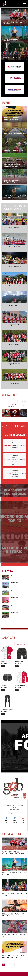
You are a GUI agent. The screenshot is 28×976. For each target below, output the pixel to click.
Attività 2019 (14, 590)
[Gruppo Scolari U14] (14, 258)
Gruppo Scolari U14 (15, 266)
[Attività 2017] (5, 607)
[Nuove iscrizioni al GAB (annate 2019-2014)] (14, 926)
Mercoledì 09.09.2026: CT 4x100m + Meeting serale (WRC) (13, 181)
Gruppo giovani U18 (15, 305)
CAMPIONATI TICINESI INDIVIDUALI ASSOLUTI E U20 (13, 853)
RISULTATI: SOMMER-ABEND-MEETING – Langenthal (13, 915)
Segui (24, 405)
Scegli (3, 665)
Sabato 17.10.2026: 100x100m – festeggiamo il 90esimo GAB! (12, 165)
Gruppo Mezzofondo (14, 364)
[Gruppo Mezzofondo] (14, 356)
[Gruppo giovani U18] (14, 297)
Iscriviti (23, 817)
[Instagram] (22, 401)
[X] (25, 401)
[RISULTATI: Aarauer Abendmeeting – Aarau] (14, 885)
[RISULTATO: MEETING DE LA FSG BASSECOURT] (14, 864)
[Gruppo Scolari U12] (14, 239)
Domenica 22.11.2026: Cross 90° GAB (13, 150)
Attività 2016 (14, 613)
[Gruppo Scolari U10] (14, 219)
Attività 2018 (14, 598)
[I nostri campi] (14, 375)
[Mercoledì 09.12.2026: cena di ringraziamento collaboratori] (14, 114)
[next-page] (13, 965)
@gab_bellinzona (13, 404)
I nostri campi (14, 383)
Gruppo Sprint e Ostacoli (14, 344)
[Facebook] (19, 401)
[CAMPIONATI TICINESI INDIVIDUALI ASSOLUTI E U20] (14, 844)
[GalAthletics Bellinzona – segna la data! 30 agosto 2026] (14, 192)
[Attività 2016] (5, 615)
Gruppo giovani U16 (15, 286)
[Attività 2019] (5, 592)
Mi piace (6, 817)
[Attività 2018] (5, 600)
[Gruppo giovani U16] (14, 278)
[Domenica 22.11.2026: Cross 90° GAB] (14, 145)
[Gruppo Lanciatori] (14, 317)
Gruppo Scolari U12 (15, 247)
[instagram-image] (6, 413)
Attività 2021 (14, 575)
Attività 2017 (14, 605)
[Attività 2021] (5, 577)
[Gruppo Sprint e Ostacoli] (14, 336)
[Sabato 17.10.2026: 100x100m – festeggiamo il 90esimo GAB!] (14, 161)
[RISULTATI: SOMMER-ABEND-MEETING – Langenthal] (14, 906)
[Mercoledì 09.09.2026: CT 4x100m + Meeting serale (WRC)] (14, 176)
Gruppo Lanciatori (14, 325)
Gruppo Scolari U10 (15, 227)
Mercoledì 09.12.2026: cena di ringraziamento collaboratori (11, 118)
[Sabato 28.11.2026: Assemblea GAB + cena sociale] (14, 130)
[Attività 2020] (5, 585)
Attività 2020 (14, 583)
